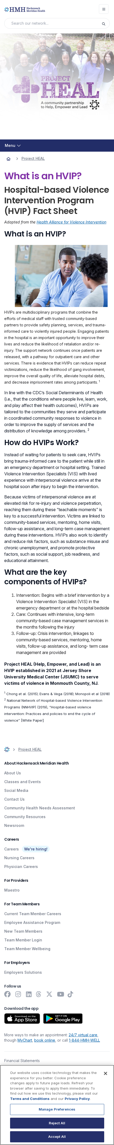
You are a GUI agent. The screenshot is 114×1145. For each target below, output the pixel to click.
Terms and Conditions (30, 1098)
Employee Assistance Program (32, 922)
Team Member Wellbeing (27, 948)
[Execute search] (105, 23)
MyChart (24, 1040)
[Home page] (8, 158)
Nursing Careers (19, 858)
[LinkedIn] (28, 994)
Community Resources (25, 816)
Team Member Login (23, 940)
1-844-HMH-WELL (84, 1040)
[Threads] (39, 994)
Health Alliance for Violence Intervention (71, 222)
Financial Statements (22, 1060)
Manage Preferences (57, 1109)
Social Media (16, 790)
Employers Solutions (23, 972)
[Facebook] (7, 994)
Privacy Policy (77, 1098)
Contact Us (14, 799)
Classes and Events (22, 781)
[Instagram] (18, 994)
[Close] (105, 1073)
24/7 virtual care (83, 1035)
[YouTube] (60, 994)
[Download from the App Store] (22, 1018)
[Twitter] (50, 994)
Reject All (57, 1123)
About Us (12, 773)
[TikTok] (71, 994)
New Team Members (23, 931)
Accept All (57, 1136)
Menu (10, 145)
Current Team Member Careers (32, 913)
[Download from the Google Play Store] (63, 1018)
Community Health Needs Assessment (39, 808)
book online (44, 1040)
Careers (11, 849)
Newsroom (14, 825)
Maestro (12, 890)
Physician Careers (21, 866)
